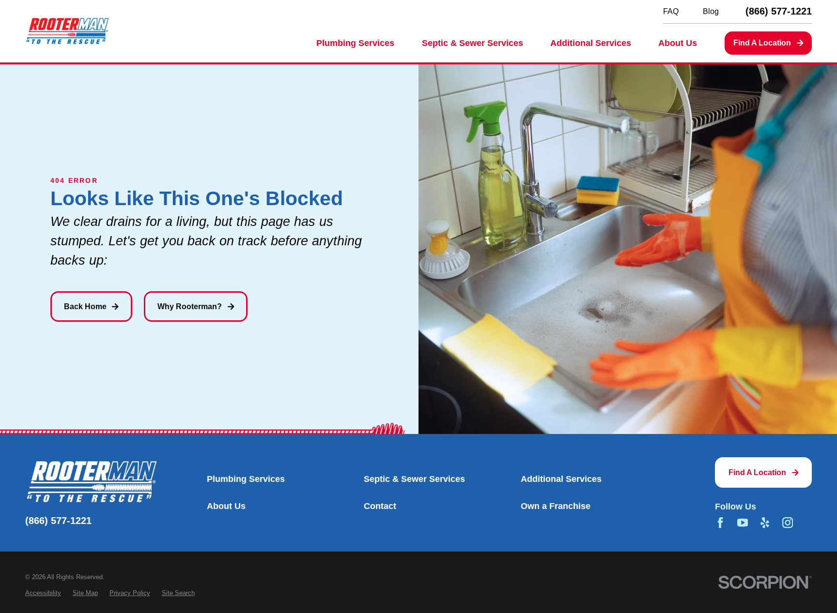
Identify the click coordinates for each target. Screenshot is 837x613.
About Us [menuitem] (677, 43)
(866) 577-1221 (778, 11)
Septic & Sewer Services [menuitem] (472, 43)
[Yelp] (765, 522)
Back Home (85, 306)
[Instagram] (787, 522)
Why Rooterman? (189, 306)
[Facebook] (720, 522)
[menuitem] (43, 593)
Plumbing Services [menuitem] (355, 43)
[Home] (67, 31)
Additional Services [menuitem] (590, 43)
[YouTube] (742, 522)
